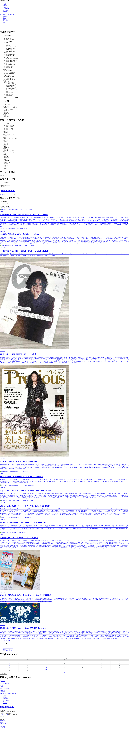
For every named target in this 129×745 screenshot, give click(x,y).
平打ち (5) (9, 45)
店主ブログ (5, 10)
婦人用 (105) (9, 66)
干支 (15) (9, 63)
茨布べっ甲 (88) (10, 128)
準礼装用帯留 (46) (11, 54)
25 (46, 669)
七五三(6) (6, 112)
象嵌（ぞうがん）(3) (9, 152)
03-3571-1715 (5, 714)
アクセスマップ (4, 720)
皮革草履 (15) (10, 70)
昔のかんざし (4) (11, 51)
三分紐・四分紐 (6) (11, 88)
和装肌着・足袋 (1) (11, 84)
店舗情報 (5, 11)
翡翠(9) (5, 141)
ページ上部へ (3, 727)
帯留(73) (6, 52)
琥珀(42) (6, 144)
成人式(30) (6, 110)
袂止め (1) (9, 91)
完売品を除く (7, 182)
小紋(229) (6, 165)
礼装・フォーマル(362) (9, 106)
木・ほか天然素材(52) (9, 134)
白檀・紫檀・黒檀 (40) (12, 60)
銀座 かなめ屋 (7, 706)
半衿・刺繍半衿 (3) (11, 85)
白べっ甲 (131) (10, 125)
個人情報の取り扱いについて (7, 14)
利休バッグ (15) (10, 76)
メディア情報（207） (8, 648)
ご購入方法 (5, 7)
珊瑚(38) (6, 140)
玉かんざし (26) (10, 39)
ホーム (4, 3)
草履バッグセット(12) (9, 81)
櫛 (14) (8, 42)
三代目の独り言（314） (8, 650)
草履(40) (6, 69)
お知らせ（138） (7, 649)
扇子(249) (6, 57)
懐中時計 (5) (9, 94)
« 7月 (64, 672)
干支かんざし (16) (11, 48)
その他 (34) (9, 95)
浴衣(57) (6, 168)
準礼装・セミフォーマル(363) (11, 107)
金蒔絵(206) (7, 149)
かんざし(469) (7, 38)
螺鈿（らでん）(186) (9, 150)
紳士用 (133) (9, 67)
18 (46, 667)
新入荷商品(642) (8, 35)
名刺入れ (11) (10, 92)
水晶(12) (6, 146)
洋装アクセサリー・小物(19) (11, 97)
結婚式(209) (7, 104)
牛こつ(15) (6, 132)
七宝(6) (5, 154)
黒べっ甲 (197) (10, 126)
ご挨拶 (4, 4)
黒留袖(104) (7, 157)
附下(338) (6, 163)
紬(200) (5, 166)
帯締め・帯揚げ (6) (11, 87)
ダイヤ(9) (6, 143)
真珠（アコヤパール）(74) (10, 138)
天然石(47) (6, 147)
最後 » (9, 207)
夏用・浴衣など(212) (9, 116)
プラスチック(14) (8, 135)
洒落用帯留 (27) (10, 55)
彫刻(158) (6, 156)
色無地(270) (7, 162)
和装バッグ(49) (7, 75)
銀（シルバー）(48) (8, 129)
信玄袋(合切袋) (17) (11, 78)
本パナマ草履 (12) (11, 72)
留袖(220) (6, 159)
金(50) (5, 137)
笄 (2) (8, 44)
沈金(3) (5, 153)
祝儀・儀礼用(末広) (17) (12, 58)
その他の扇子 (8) (11, 64)
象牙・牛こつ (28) (11, 61)
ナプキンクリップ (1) (12, 89)
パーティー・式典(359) (9, 109)
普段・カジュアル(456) (9, 115)
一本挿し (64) (10, 41)
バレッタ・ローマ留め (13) (13, 47)
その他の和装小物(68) (9, 82)
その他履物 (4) (10, 73)
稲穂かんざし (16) (11, 49)
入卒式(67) (6, 113)
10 (6, 207)
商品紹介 (5, 6)
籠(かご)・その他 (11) (12, 79)
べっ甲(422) (7, 123)
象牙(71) (6, 131)
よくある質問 (6, 8)
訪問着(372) (7, 160)
